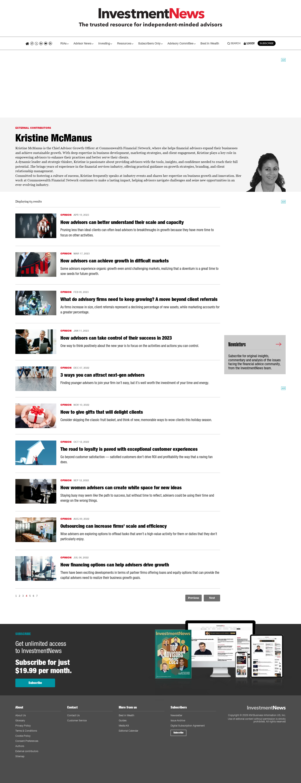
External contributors (26, 751)
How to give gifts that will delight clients (101, 412)
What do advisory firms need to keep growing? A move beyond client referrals (138, 299)
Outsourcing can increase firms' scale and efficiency (113, 526)
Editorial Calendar (128, 730)
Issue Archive (178, 720)
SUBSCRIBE (267, 43)
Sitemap (19, 756)
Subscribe (35, 683)
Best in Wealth (209, 43)
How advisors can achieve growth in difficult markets (114, 261)
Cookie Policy (23, 735)
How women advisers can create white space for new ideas (121, 487)
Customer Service (77, 720)
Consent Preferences (26, 740)
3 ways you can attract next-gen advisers (102, 375)
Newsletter (176, 715)
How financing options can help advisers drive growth (114, 565)
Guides (123, 720)
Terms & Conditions (26, 730)
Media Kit (124, 725)
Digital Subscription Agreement (188, 725)
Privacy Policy (23, 725)
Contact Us (73, 715)
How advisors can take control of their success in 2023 (116, 338)
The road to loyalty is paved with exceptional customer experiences (129, 449)
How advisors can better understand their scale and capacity (122, 222)
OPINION (65, 215)
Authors (19, 746)
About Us (20, 715)
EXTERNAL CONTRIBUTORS (33, 127)
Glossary (20, 720)
